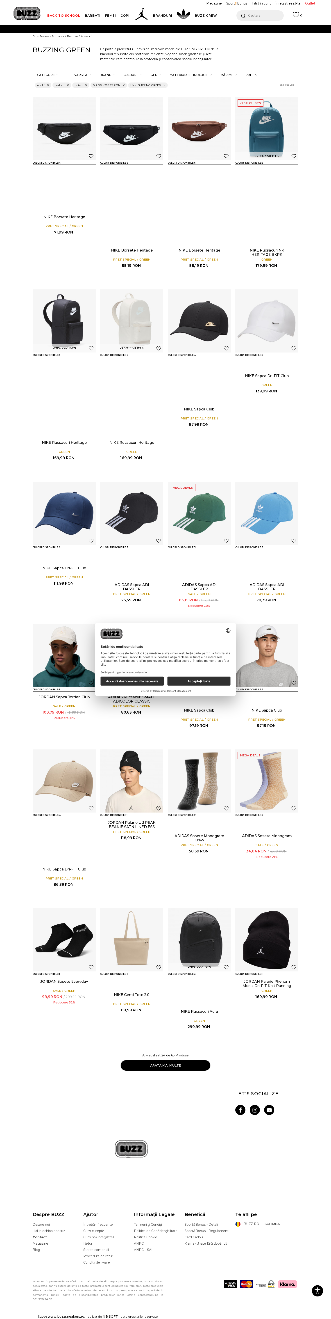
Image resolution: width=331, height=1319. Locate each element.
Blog (36, 1250)
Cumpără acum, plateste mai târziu (110, 38)
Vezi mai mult (244, 38)
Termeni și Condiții (148, 1225)
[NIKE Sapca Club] (199, 321)
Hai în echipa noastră (49, 1231)
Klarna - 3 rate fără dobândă (206, 1243)
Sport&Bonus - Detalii (201, 1225)
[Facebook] (240, 1110)
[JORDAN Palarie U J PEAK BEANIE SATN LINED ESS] (131, 781)
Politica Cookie (145, 1237)
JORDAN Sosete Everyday (64, 981)
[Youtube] (269, 1110)
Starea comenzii (96, 1250)
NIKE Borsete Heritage (64, 217)
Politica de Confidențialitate (155, 1231)
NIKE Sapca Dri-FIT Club (267, 376)
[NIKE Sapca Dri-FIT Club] (186, 396)
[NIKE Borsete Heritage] (64, 128)
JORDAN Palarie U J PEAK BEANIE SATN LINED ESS (132, 824)
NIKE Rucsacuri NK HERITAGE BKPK (267, 252)
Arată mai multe (165, 1065)
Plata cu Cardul (120, 29)
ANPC (139, 1243)
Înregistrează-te (288, 3)
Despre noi (41, 1225)
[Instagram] (255, 1110)
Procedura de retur (98, 1256)
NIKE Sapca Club (199, 409)
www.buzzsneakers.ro (66, 1316)
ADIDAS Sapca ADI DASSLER (132, 587)
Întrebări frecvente (98, 1225)
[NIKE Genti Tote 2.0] (131, 939)
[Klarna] (287, 1284)
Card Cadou (194, 1237)
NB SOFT (110, 1316)
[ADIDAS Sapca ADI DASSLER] (131, 513)
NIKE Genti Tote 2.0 (132, 995)
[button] (260, 15)
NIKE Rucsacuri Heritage (64, 442)
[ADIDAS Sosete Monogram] (186, 823)
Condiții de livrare (96, 1262)
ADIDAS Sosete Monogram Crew (199, 838)
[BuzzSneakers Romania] (27, 13)
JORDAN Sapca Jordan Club (64, 697)
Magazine (40, 1243)
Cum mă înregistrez (99, 1237)
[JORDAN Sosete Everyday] (64, 939)
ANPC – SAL (143, 1250)
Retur (87, 1243)
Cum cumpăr (93, 1231)
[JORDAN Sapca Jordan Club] (64, 655)
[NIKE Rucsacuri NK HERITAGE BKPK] (266, 128)
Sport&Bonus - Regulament (207, 1231)
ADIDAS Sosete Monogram (267, 836)
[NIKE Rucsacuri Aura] (199, 939)
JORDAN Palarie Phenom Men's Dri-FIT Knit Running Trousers (267, 985)
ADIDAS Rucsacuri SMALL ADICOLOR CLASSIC (131, 699)
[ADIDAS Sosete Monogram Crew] (199, 781)
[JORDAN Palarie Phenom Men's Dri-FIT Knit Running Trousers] (266, 939)
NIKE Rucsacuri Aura (199, 1011)
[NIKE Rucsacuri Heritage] (254, 171)
